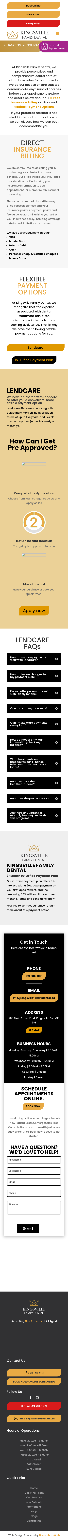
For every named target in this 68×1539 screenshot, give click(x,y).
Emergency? (33, 23)
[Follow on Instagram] (37, 1397)
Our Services (34, 1497)
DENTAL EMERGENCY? (34, 1406)
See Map (34, 1030)
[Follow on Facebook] (30, 1397)
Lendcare (35, 347)
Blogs (34, 1516)
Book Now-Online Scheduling (34, 1381)
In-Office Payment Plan (34, 360)
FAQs (34, 1511)
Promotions (34, 1506)
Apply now (34, 611)
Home (34, 1488)
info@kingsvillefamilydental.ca (34, 998)
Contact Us (34, 1521)
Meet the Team (34, 1493)
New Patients (33, 1321)
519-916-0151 (33, 14)
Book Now (33, 1106)
